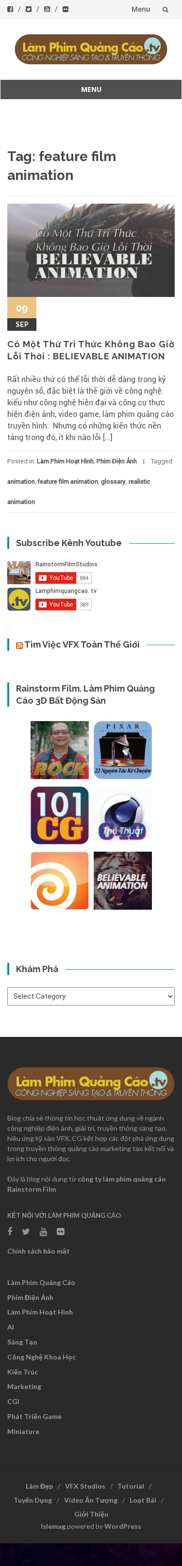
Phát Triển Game (34, 1416)
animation (21, 481)
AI (10, 1327)
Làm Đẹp (39, 1486)
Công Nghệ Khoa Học (41, 1357)
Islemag (53, 1526)
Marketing (24, 1386)
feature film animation (68, 481)
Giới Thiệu (91, 1514)
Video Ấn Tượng (90, 1500)
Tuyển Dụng (33, 1500)
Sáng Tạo (22, 1342)
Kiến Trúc (22, 1372)
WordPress (122, 1526)
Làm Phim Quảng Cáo (41, 1282)
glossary (113, 481)
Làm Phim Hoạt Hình (65, 461)
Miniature (23, 1431)
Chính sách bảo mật (38, 1251)
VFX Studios (85, 1486)
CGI (13, 1401)
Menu (141, 9)
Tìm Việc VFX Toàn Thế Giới (82, 644)
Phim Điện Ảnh (117, 461)
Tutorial (130, 1486)
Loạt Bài (143, 1500)
